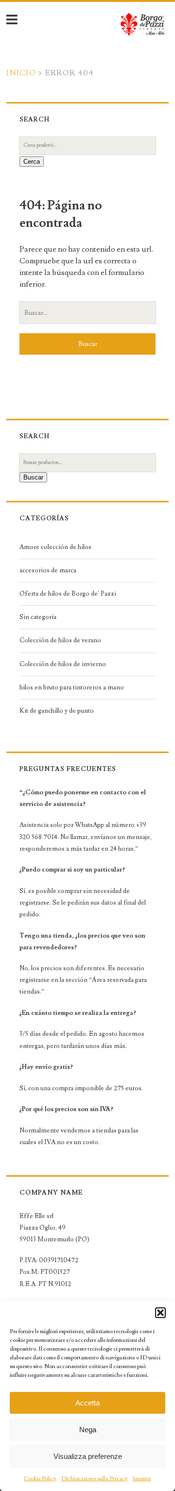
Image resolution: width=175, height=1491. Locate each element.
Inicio (21, 73)
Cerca (31, 161)
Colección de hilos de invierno (62, 664)
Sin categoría (37, 617)
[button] (160, 1313)
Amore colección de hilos (55, 547)
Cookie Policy (40, 1478)
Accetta (87, 1403)
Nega (87, 1429)
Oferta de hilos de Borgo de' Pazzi (67, 594)
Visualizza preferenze (87, 1456)
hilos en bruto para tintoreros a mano (71, 687)
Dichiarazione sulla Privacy (94, 1478)
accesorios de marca (47, 570)
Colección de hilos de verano (60, 640)
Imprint (142, 1478)
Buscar (33, 477)
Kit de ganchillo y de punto (56, 711)
